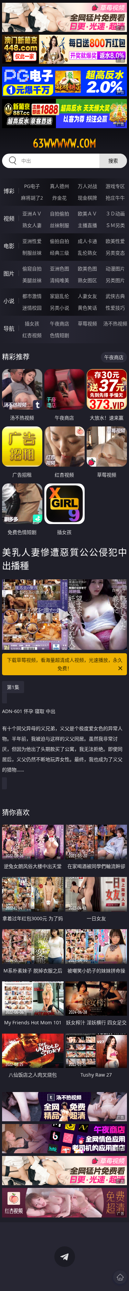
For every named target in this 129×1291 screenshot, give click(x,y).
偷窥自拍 (32, 268)
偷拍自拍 (59, 241)
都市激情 (32, 296)
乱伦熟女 (87, 252)
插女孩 (32, 323)
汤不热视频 (115, 323)
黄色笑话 (87, 307)
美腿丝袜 (32, 280)
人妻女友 (87, 296)
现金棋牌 (87, 197)
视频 (8, 218)
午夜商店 (59, 323)
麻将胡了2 (32, 197)
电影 (8, 246)
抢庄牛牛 (115, 197)
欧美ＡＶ (87, 213)
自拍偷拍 (59, 213)
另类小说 (59, 307)
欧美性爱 (115, 241)
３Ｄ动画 (115, 213)
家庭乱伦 (59, 296)
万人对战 (87, 186)
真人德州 (59, 186)
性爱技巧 (115, 307)
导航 (8, 328)
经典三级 (59, 252)
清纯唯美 (59, 280)
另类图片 (115, 280)
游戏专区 (115, 186)
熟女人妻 (32, 225)
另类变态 (115, 252)
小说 (8, 301)
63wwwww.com (64, 143)
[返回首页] (120, 1277)
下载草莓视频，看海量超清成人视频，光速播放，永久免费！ (64, 664)
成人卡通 (87, 241)
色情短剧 (59, 335)
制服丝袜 (32, 252)
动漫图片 (115, 268)
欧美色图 (87, 268)
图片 (8, 273)
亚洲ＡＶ (32, 213)
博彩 (8, 191)
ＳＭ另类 (115, 225)
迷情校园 (32, 307)
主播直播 (87, 225)
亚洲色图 (59, 268)
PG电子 (32, 186)
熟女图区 (87, 280)
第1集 (13, 687)
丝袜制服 (59, 225)
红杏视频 (32, 335)
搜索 (113, 160)
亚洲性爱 (32, 241)
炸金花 (59, 197)
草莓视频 (87, 323)
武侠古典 (115, 296)
